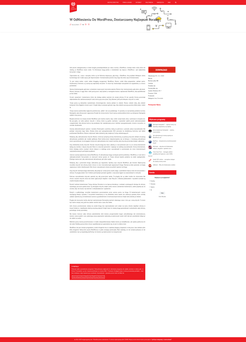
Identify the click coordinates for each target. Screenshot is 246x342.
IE (151, 190)
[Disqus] (107, 309)
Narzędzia (160, 2)
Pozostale (160, 98)
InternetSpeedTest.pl (79, 277)
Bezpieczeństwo (113, 2)
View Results (162, 196)
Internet (139, 2)
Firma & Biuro (127, 2)
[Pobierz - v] (162, 70)
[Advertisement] (123, 49)
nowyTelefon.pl (99, 277)
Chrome (153, 184)
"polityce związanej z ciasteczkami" (162, 339)
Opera (152, 187)
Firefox (153, 181)
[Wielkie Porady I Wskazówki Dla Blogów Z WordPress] (150, 109)
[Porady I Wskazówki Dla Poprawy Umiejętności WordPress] (152, 109)
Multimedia (149, 2)
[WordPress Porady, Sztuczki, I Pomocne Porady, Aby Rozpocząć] (148, 109)
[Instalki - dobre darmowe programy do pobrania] (74, 6)
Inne (169, 2)
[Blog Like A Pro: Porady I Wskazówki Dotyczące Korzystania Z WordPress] (154, 109)
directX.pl (90, 277)
